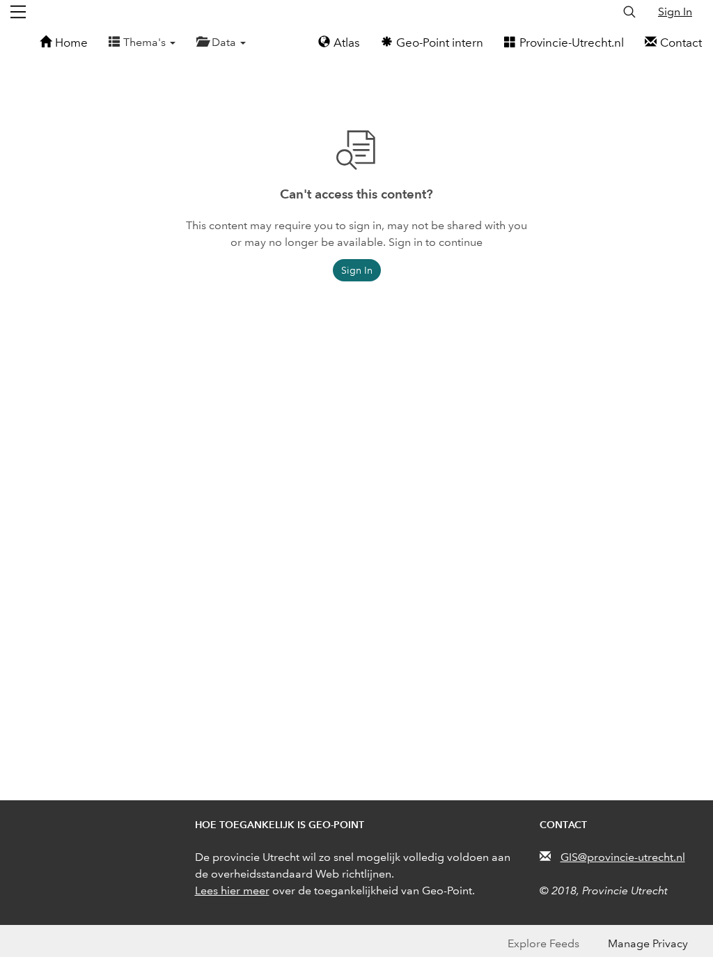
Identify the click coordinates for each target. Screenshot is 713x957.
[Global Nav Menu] (18, 12)
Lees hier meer (232, 890)
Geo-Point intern (439, 43)
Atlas (347, 43)
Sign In (675, 11)
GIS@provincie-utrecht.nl (623, 857)
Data (225, 42)
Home (71, 43)
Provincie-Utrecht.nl (571, 43)
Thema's (146, 42)
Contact (681, 43)
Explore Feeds (543, 943)
